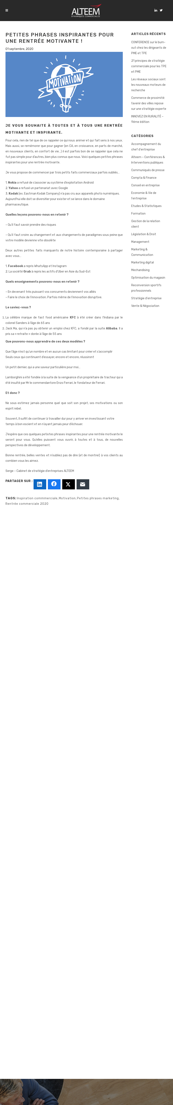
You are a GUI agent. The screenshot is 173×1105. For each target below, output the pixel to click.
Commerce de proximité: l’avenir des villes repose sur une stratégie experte (148, 103)
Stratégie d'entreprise (146, 298)
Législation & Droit (143, 234)
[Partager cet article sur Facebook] (54, 484)
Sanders (21, 323)
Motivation (67, 498)
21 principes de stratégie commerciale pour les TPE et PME (148, 66)
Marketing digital (142, 262)
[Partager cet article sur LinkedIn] (40, 484)
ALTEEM (69, 471)
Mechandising (140, 270)
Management (140, 242)
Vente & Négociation (145, 306)
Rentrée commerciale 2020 (27, 504)
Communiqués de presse (148, 170)
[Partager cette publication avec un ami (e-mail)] (83, 484)
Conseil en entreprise (145, 185)
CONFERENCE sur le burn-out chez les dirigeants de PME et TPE (148, 47)
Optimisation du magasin (148, 277)
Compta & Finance (144, 178)
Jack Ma (11, 328)
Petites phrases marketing (98, 498)
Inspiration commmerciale (37, 498)
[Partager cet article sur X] (68, 484)
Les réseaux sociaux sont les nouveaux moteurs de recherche (148, 85)
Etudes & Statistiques (146, 206)
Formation (138, 213)
